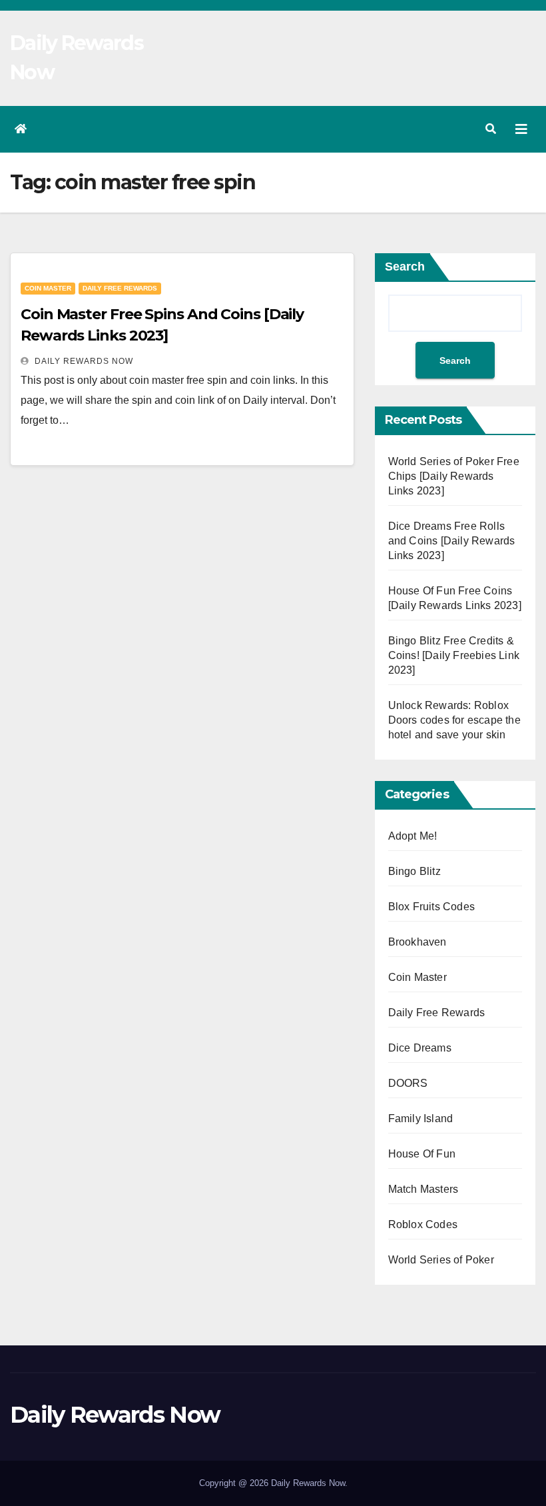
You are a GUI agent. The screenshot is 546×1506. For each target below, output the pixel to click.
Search (405, 266)
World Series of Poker (441, 1259)
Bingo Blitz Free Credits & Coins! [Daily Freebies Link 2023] (453, 655)
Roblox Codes (422, 1224)
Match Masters (423, 1189)
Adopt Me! (412, 836)
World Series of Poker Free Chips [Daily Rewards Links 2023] (453, 476)
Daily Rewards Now (82, 361)
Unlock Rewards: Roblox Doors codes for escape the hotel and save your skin (454, 720)
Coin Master (48, 288)
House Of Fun (421, 1153)
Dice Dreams (419, 1048)
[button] (490, 129)
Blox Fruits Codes (431, 906)
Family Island (420, 1118)
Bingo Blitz (414, 871)
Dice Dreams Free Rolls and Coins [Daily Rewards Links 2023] (451, 540)
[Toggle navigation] (521, 129)
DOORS (408, 1083)
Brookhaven (417, 942)
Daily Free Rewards (120, 288)
